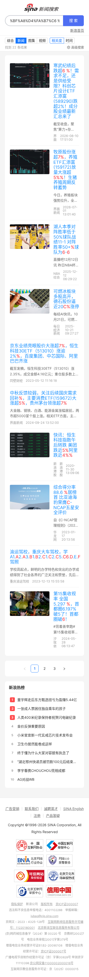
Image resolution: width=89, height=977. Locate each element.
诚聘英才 (51, 809)
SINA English (73, 809)
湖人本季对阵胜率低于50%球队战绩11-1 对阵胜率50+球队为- (66, 239)
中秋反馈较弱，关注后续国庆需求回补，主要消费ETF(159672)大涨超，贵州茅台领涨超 (43, 398)
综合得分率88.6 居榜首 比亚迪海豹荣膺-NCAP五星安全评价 (66, 500)
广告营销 (12, 809)
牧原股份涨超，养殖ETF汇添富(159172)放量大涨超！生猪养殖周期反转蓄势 (65, 169)
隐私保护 (17, 904)
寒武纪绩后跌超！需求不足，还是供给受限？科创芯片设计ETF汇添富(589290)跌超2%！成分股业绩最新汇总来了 (66, 91)
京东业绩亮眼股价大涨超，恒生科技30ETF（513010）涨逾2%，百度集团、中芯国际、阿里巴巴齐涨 (44, 353)
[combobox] (34, 20)
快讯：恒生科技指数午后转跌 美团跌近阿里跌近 (65, 445)
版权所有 (47, 904)
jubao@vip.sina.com (44, 916)
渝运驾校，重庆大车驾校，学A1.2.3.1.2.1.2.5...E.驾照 (45, 557)
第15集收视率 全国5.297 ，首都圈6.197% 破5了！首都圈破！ (66, 606)
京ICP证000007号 (53, 951)
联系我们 (32, 809)
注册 (37, 815)
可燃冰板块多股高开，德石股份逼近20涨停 (66, 299)
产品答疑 (53, 815)
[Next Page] (64, 668)
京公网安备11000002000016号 (51, 963)
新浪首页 (77, 30)
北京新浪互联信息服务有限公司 (58, 928)
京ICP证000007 (67, 904)
